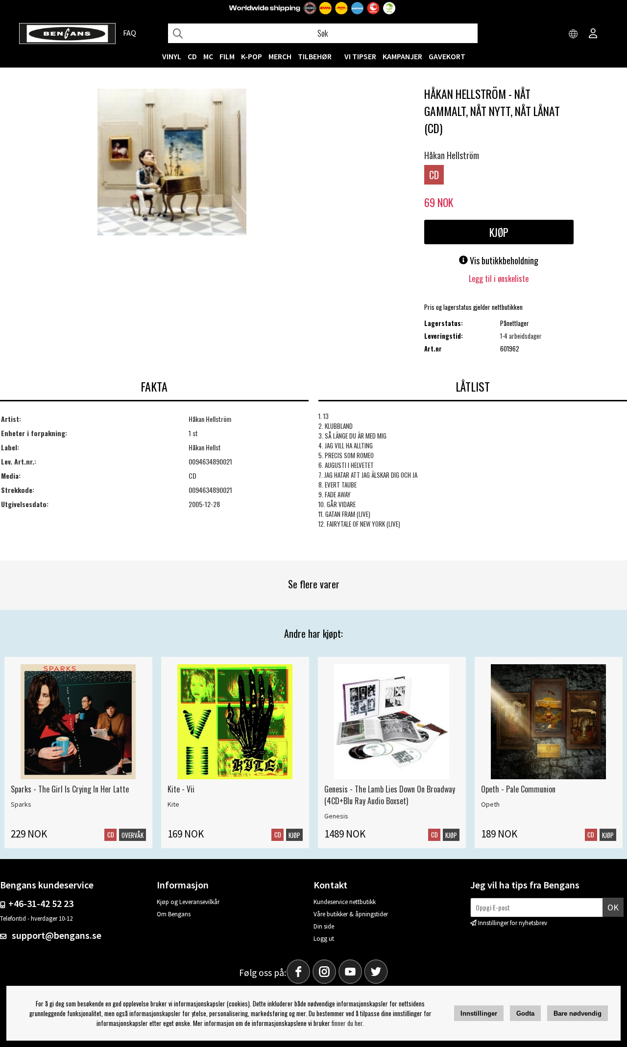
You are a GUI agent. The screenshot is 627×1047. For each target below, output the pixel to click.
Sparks (21, 804)
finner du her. (348, 1023)
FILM (227, 56)
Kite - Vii (181, 789)
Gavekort (447, 56)
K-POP (251, 56)
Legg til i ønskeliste (499, 278)
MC (208, 56)
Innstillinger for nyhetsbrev (512, 923)
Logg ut (324, 938)
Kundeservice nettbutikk (345, 902)
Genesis (336, 816)
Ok (613, 907)
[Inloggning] (593, 34)
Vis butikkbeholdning (503, 260)
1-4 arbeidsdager (521, 336)
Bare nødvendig (578, 1013)
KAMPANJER (402, 56)
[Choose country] (573, 34)
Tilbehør (315, 56)
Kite (173, 804)
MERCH (279, 56)
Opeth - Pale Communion (518, 789)
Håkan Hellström (451, 155)
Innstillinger (478, 1013)
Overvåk (132, 835)
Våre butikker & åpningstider (351, 914)
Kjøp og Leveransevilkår (188, 902)
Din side (324, 926)
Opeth (490, 804)
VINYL (171, 56)
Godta (525, 1013)
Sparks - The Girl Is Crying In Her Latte (70, 789)
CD (192, 56)
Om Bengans (174, 914)
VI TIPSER (360, 56)
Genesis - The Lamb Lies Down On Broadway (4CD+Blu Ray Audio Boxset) (389, 795)
